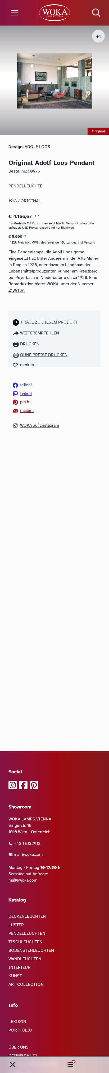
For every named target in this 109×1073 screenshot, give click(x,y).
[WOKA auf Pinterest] (34, 785)
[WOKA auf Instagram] (12, 785)
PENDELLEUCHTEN (26, 933)
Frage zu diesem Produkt (49, 322)
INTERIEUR (19, 967)
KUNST (15, 976)
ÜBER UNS (18, 1047)
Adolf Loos (37, 146)
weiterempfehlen (39, 333)
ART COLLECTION (26, 984)
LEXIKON (17, 1021)
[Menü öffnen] (18, 13)
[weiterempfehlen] (16, 333)
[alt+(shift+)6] (12, 1064)
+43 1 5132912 (26, 843)
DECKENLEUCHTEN (27, 916)
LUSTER (16, 925)
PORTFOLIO (20, 1030)
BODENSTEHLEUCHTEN (31, 950)
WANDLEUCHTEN (24, 959)
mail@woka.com (28, 854)
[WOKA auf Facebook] (23, 785)
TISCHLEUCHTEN (25, 942)
